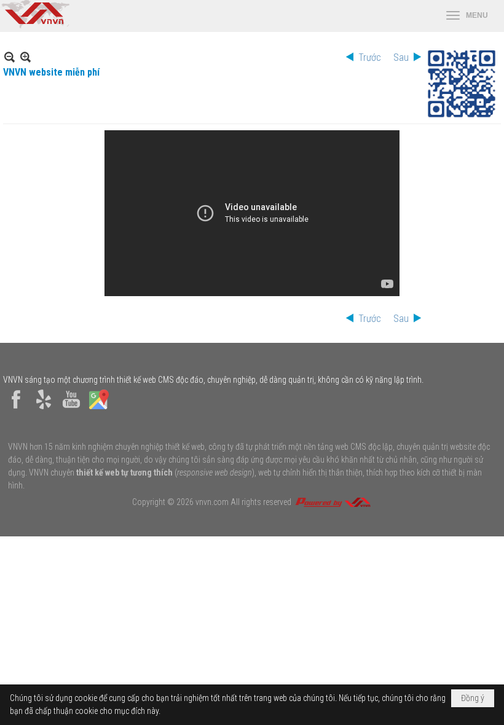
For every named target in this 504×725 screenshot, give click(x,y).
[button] (467, 16)
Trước (369, 57)
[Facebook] (16, 409)
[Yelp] (44, 409)
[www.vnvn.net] (332, 502)
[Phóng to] (25, 56)
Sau (401, 57)
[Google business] (99, 409)
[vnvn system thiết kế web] (34, 25)
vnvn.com (212, 502)
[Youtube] (71, 409)
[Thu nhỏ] (9, 56)
